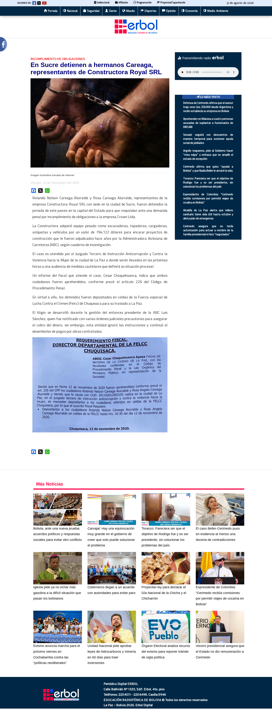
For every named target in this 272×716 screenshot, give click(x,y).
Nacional (72, 11)
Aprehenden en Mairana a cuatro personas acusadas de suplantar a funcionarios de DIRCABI (208, 123)
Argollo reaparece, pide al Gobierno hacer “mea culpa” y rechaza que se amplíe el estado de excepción (208, 154)
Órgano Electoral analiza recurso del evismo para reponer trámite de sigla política (166, 651)
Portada (52, 11)
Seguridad (92, 11)
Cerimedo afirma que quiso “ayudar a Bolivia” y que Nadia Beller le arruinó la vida (208, 168)
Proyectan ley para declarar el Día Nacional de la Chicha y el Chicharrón (164, 592)
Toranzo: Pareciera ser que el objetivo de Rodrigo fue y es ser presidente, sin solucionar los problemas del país (208, 182)
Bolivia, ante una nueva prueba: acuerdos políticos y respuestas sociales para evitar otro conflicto (57, 534)
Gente (112, 11)
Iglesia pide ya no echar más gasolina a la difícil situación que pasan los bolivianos (57, 592)
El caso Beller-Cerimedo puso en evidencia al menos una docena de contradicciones (218, 534)
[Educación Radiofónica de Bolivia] (136, 30)
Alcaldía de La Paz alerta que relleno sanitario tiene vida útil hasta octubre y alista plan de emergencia (208, 214)
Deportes (150, 11)
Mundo (130, 11)
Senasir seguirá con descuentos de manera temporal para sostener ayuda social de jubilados (208, 138)
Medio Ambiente (217, 11)
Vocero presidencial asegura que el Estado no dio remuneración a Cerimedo (220, 651)
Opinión (170, 11)
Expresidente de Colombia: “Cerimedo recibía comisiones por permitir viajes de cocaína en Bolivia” (208, 198)
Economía (191, 11)
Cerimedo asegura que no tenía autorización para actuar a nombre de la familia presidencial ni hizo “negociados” (208, 230)
